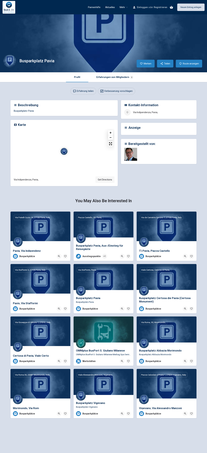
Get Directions (105, 179)
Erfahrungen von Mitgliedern (114, 77)
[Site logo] (9, 7)
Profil (77, 77)
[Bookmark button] (65, 256)
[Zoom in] (110, 132)
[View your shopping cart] (171, 7)
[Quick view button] (59, 256)
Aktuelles (110, 7)
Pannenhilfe (94, 7)
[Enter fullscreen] (110, 143)
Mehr (122, 7)
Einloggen (142, 7)
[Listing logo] (9, 61)
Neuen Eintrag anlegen (190, 7)
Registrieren (160, 7)
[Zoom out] (110, 137)
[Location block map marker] (64, 151)
